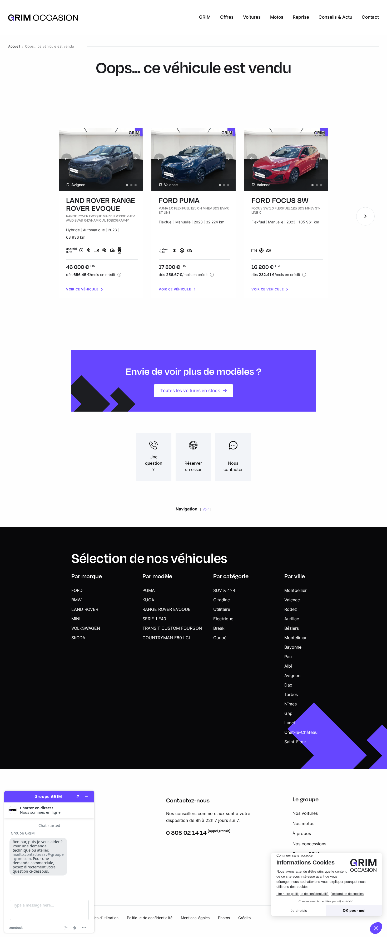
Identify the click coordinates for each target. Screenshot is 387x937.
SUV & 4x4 (224, 590)
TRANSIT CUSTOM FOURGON (172, 628)
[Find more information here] (49, 862)
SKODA (78, 637)
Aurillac (291, 618)
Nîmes (290, 703)
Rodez (290, 609)
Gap (288, 713)
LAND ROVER (84, 609)
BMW (76, 599)
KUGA (148, 599)
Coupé (219, 637)
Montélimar (295, 637)
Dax (288, 685)
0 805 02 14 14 (186, 832)
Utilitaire (221, 609)
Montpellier (295, 590)
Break (219, 628)
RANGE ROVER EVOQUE (166, 609)
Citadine (221, 599)
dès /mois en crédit (90, 274)
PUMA (148, 590)
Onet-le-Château (300, 732)
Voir (205, 509)
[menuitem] (205, 17)
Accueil (14, 46)
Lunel (289, 722)
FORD (77, 590)
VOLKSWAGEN (85, 628)
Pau (288, 656)
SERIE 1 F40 (154, 618)
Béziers (291, 628)
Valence (292, 599)
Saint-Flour (295, 741)
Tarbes (291, 694)
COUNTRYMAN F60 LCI (166, 637)
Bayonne (292, 647)
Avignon (292, 675)
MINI (75, 618)
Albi (288, 666)
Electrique (223, 618)
